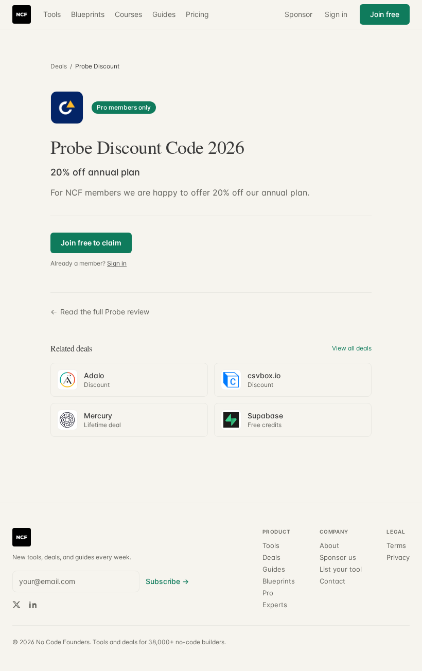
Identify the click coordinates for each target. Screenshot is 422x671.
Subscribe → (167, 581)
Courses (128, 14)
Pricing (197, 14)
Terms (396, 545)
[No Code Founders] (21, 14)
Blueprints (87, 14)
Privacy (398, 557)
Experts (274, 605)
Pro (267, 593)
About (329, 545)
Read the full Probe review (99, 311)
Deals (58, 66)
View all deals (352, 348)
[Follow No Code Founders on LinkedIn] (33, 605)
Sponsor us (338, 557)
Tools (52, 14)
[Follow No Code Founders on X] (16, 605)
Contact (332, 581)
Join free (384, 14)
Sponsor (298, 14)
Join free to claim (91, 242)
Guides (163, 14)
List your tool (341, 569)
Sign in (336, 14)
